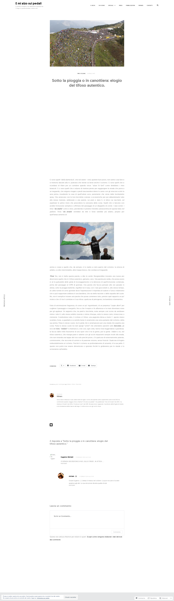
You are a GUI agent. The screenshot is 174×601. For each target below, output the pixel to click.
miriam (71, 476)
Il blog (93, 5)
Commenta (116, 532)
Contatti (150, 5)
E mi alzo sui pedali (28, 3)
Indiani (69, 384)
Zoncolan (78, 384)
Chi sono (102, 5)
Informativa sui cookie (43, 598)
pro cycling (81, 73)
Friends (141, 5)
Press (120, 5)
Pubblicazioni (130, 5)
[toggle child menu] (115, 5)
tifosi (73, 384)
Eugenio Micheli (67, 457)
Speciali (110, 5)
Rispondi (64, 463)
